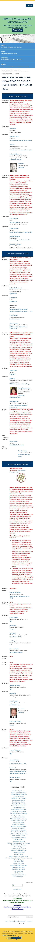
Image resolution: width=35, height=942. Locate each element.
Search (30, 917)
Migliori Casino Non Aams (18, 792)
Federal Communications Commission (21, 150)
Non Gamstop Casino (18, 800)
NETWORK (11, 58)
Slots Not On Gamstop (18, 824)
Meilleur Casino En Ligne (18, 845)
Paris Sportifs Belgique (18, 841)
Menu (30, 5)
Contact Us (29, 921)
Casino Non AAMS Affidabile (18, 865)
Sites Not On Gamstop (18, 828)
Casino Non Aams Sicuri (19, 875)
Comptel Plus (8, 7)
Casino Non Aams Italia (19, 804)
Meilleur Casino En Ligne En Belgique (19, 843)
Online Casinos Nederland (18, 832)
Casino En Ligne (19, 796)
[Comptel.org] (12, 937)
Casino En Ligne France (19, 811)
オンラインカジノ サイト (18, 815)
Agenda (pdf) (17, 889)
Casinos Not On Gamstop (18, 798)
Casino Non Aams (18, 822)
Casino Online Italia (18, 852)
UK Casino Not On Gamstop (18, 813)
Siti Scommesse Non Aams (19, 794)
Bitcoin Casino (18, 839)
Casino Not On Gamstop (18, 820)
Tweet (31, 923)
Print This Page (29, 882)
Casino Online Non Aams (18, 805)
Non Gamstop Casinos (18, 791)
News (16, 921)
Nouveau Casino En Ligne (18, 850)
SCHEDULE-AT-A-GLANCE (12, 70)
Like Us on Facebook (26, 923)
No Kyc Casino (18, 854)
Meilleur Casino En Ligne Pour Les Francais (19, 858)
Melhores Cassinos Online (18, 826)
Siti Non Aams (19, 873)
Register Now (17, 30)
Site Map (12, 921)
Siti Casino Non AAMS (18, 867)
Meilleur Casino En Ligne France (18, 856)
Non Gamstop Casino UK (18, 809)
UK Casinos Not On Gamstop (18, 833)
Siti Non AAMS (18, 871)
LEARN (15, 65)
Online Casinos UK (18, 807)
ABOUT (11, 46)
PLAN (9, 52)
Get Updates (22, 921)
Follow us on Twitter (28, 923)
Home (3, 70)
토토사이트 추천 (18, 861)
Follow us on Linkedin (30, 923)
